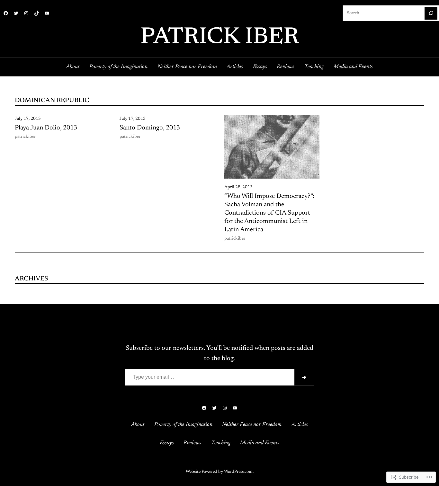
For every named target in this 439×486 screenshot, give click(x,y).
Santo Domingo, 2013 (150, 128)
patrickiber (25, 137)
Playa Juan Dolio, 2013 (46, 128)
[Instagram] (26, 13)
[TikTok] (36, 13)
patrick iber (219, 37)
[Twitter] (16, 13)
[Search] (431, 13)
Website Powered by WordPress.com (219, 472)
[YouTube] (46, 13)
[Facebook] (5, 13)
